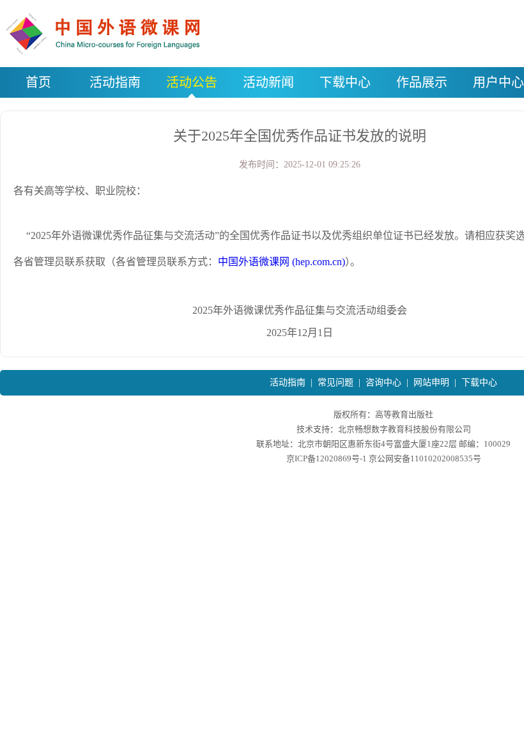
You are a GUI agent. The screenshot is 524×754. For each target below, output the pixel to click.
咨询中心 (383, 382)
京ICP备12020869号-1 (326, 458)
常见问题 (335, 382)
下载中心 (479, 382)
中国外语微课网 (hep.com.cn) (281, 261)
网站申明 (431, 382)
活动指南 (287, 382)
